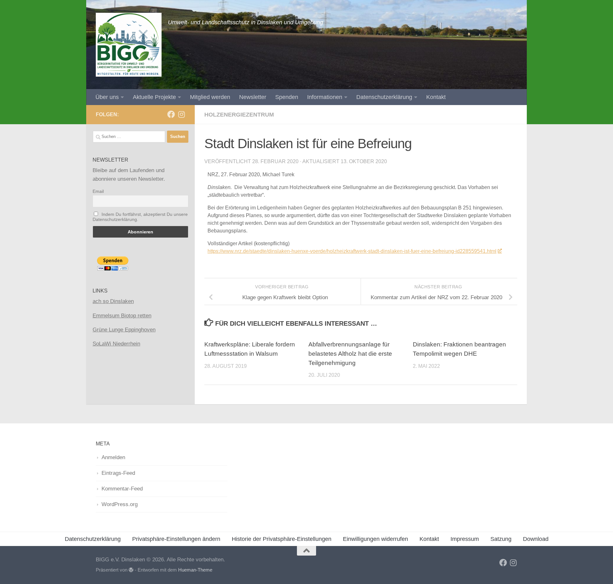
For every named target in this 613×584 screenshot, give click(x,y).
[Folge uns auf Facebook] (171, 114)
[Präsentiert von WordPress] (131, 570)
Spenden (286, 97)
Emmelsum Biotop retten (122, 316)
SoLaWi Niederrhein (116, 344)
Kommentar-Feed (122, 489)
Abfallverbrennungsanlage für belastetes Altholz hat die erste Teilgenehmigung (350, 354)
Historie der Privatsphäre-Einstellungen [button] (281, 539)
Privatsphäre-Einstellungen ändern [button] (176, 539)
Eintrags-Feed (118, 473)
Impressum (464, 539)
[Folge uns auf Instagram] (181, 114)
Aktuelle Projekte (154, 97)
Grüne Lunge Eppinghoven (124, 330)
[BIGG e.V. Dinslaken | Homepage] (129, 45)
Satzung (500, 539)
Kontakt (436, 97)
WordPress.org (120, 504)
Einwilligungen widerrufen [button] (375, 539)
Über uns (107, 97)
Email (98, 191)
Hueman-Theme (195, 570)
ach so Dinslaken (113, 301)
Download (536, 539)
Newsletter (252, 97)
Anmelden (113, 457)
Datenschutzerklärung (384, 97)
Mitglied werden (210, 97)
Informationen (324, 97)
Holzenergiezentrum (239, 114)
